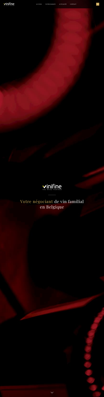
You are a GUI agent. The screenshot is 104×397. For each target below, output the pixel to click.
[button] (98, 4)
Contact (73, 4)
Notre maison (50, 4)
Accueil (39, 4)
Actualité (63, 4)
